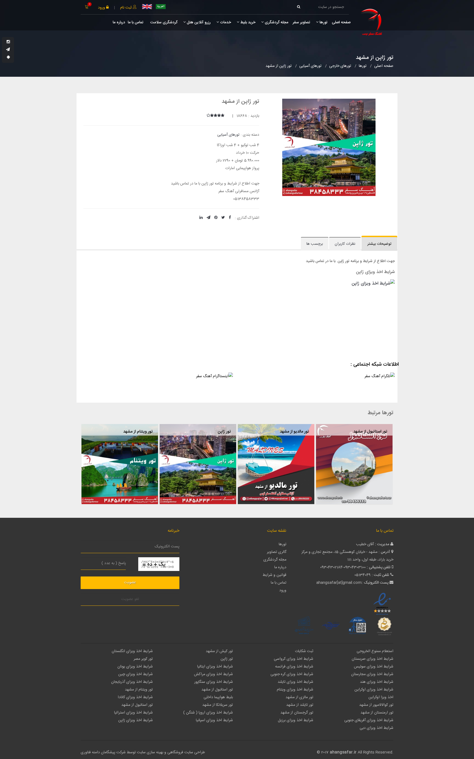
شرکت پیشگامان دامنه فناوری (103, 752)
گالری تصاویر (276, 552)
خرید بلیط (247, 22)
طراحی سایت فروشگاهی (185, 752)
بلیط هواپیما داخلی (218, 697)
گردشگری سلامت (163, 22)
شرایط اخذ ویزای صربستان (372, 659)
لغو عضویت (130, 599)
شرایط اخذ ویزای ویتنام (295, 689)
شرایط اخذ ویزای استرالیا (133, 712)
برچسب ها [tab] (314, 244)
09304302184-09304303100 (343, 567)
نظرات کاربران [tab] (345, 244)
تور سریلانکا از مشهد (217, 705)
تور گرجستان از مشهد (296, 712)
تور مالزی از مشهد (299, 697)
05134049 (362, 575)
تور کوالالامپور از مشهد (376, 705)
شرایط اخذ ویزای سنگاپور (213, 682)
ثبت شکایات (304, 651)
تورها (323, 22)
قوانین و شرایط (274, 575)
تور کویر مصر (143, 659)
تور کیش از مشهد (219, 651)
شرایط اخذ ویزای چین (135, 674)
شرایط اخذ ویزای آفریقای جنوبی (368, 720)
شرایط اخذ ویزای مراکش (213, 674)
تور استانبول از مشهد (370, 431)
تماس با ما (135, 22)
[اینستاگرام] (8, 42)
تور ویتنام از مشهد (138, 431)
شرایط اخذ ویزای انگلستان (132, 651)
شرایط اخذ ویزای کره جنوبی (291, 674)
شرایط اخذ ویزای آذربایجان (132, 682)
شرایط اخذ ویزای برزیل (295, 720)
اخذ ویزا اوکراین (380, 697)
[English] (147, 7)
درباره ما (119, 22)
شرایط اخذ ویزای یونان (135, 666)
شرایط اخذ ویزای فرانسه (294, 666)
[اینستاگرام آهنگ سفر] (156, 383)
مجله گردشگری (276, 22)
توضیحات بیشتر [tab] (379, 244)
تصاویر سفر (301, 22)
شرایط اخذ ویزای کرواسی (293, 659)
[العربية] (160, 7)
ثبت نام (126, 7)
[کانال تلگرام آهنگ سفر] (318, 383)
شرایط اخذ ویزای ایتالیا (215, 666)
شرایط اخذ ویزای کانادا (135, 697)
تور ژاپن (224, 431)
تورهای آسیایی (228, 135)
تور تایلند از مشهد (299, 705)
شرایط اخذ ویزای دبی (376, 728)
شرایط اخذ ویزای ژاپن (135, 720)
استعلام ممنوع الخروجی (375, 651)
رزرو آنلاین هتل (198, 22)
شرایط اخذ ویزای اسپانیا (214, 720)
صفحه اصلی (341, 22)
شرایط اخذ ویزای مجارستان (372, 674)
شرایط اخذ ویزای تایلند (295, 682)
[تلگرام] (8, 50)
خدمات (225, 22)
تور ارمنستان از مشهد (376, 712)
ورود (102, 7)
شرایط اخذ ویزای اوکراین (373, 689)
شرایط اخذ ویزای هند (376, 682)
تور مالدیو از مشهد (294, 431)
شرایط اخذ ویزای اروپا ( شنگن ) (208, 712)
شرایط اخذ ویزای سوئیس (373, 666)
